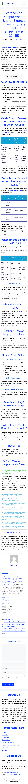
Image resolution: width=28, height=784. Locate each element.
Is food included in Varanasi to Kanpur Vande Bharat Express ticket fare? (14, 508)
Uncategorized (8, 619)
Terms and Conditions (8, 742)
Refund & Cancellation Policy (10, 745)
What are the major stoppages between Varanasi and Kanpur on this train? (14, 522)
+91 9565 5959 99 (12, 772)
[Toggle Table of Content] (20, 77)
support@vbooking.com (14, 774)
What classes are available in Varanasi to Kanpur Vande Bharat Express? (14, 512)
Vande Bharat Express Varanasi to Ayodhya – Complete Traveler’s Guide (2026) (13, 631)
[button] (20, 3)
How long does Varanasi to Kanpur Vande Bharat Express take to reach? (13, 495)
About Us (5, 735)
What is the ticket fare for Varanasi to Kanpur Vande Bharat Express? (13, 499)
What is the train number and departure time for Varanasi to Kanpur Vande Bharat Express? (14, 472)
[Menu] (24, 3)
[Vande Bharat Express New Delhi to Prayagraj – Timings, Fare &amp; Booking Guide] (7, 606)
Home (4, 732)
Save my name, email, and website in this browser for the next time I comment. (15, 678)
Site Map (5, 750)
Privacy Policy (6, 740)
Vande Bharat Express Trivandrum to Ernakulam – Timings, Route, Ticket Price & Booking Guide (13, 624)
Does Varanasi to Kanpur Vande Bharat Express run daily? (14, 504)
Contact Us (5, 737)
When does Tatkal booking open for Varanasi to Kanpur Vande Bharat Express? (13, 518)
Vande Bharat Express (10, 47)
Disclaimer (5, 747)
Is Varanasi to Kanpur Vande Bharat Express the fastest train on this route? (14, 527)
